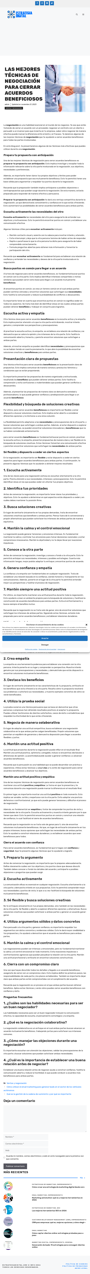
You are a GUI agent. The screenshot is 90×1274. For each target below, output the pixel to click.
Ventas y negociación (14, 108)
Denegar (45, 645)
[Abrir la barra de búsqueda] (77, 14)
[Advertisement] (45, 39)
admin (7, 104)
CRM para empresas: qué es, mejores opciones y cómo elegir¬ (59, 1222)
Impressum (61, 649)
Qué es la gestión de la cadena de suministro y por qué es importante (39, 1094)
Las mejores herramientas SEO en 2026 (49, 1211)
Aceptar (45, 638)
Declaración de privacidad (47, 649)
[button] (86, 625)
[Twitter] (52, 3)
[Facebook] (37, 3)
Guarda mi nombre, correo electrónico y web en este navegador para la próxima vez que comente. (45, 1157)
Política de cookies (31, 649)
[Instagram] (42, 3)
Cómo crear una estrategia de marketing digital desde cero (58, 1187)
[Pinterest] (47, 3)
